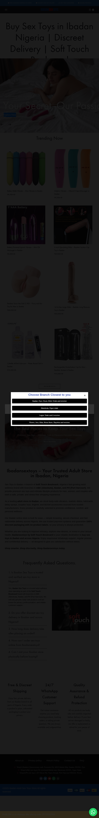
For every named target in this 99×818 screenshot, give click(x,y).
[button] (85, 395)
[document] (49, 409)
